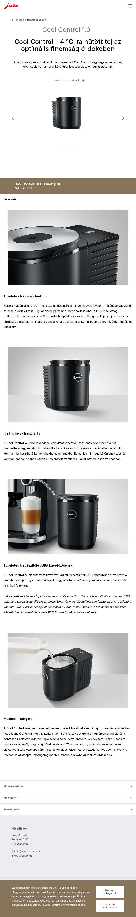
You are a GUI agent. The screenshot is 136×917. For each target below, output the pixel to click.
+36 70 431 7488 (32, 851)
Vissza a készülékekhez (31, 19)
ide (83, 904)
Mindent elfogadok (110, 892)
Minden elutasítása (110, 905)
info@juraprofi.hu (22, 855)
